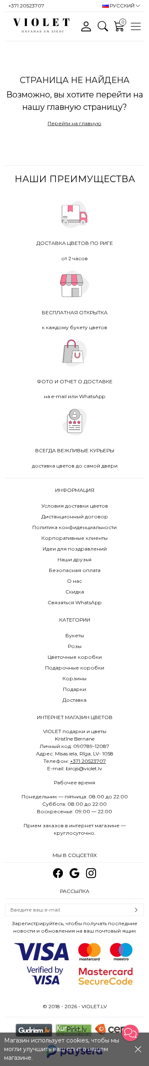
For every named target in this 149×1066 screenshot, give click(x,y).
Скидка (74, 592)
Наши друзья (74, 559)
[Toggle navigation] (135, 26)
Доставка (74, 700)
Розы (75, 646)
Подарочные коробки (74, 668)
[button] (130, 1033)
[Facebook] (58, 873)
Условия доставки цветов (74, 506)
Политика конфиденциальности (74, 527)
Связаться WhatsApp (74, 602)
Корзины (74, 678)
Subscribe (136, 910)
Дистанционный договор (74, 516)
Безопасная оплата (75, 570)
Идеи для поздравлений (75, 549)
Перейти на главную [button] (74, 123)
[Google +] (74, 873)
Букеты (74, 635)
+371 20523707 (88, 761)
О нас (74, 581)
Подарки (74, 689)
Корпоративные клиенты (74, 538)
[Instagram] (91, 873)
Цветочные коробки (75, 657)
